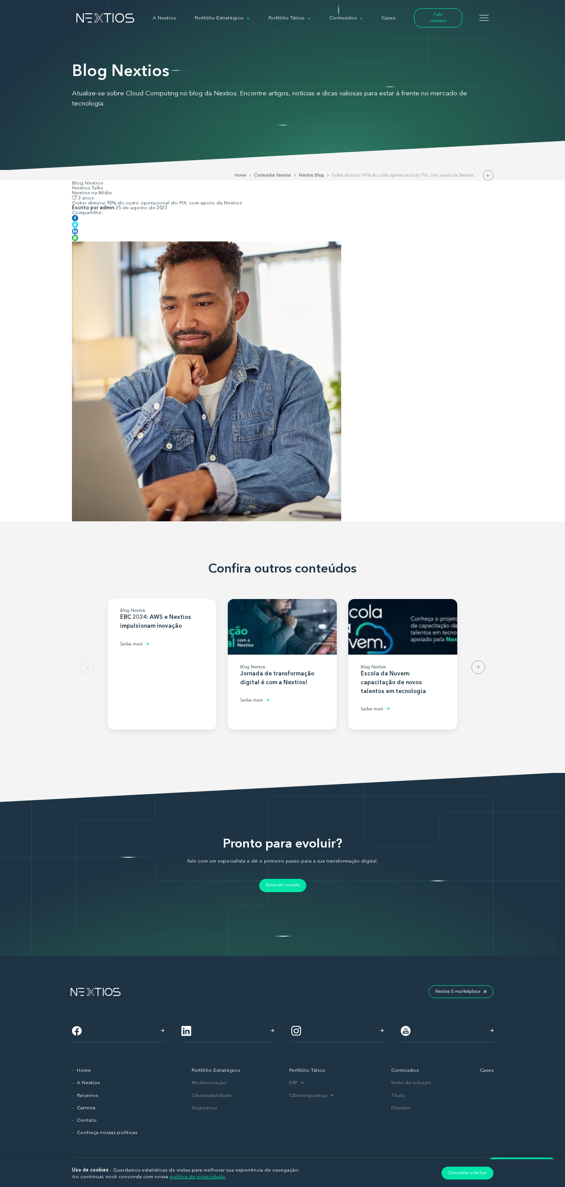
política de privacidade (197, 1176)
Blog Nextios (87, 183)
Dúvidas (400, 1108)
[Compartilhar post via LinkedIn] (75, 232)
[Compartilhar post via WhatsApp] (75, 239)
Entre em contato (283, 885)
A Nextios (88, 1082)
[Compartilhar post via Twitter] (75, 226)
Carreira (86, 1108)
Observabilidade (212, 1095)
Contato (87, 1120)
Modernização (209, 1082)
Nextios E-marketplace (457, 991)
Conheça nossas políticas (107, 1132)
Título (398, 1095)
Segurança (204, 1108)
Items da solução (411, 1082)
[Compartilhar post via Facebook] (75, 219)
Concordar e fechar (467, 1173)
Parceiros (87, 1095)
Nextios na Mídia (92, 193)
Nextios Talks (87, 188)
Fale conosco (438, 17)
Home (84, 1070)
